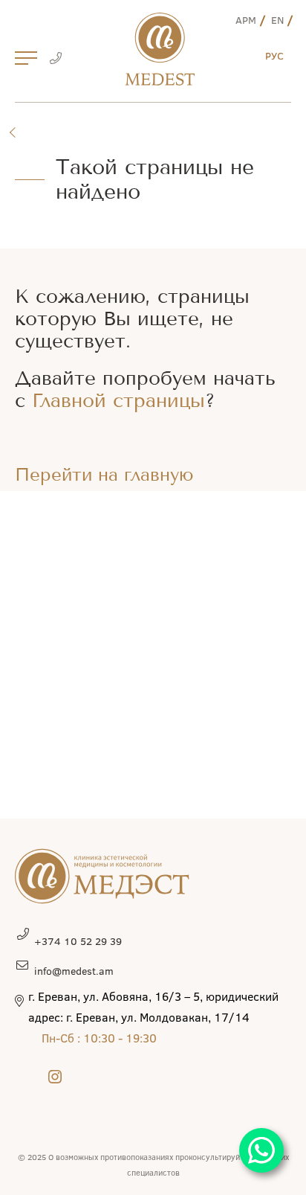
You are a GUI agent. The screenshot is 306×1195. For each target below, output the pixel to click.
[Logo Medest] (160, 49)
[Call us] (55, 59)
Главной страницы (118, 400)
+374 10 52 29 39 (78, 941)
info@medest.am (74, 971)
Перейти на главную (104, 474)
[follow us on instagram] (55, 1076)
